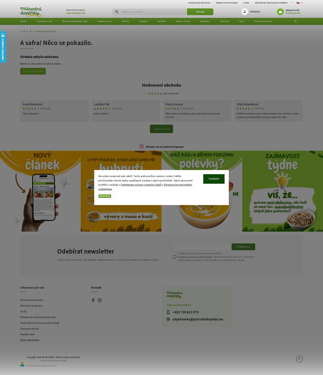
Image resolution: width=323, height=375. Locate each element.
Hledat (200, 11)
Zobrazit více (161, 129)
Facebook (93, 300)
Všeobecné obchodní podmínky (271, 3)
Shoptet (36, 365)
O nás (246, 3)
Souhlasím (214, 179)
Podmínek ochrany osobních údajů (195, 257)
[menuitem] (26, 21)
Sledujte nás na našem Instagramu (165, 147)
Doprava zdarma (29, 329)
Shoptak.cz (52, 365)
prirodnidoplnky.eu (100, 300)
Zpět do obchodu (33, 71)
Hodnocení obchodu (199, 3)
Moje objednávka (29, 340)
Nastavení (105, 196)
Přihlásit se (243, 246)
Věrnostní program (227, 3)
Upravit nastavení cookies (53, 360)
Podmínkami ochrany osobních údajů (141, 185)
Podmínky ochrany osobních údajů (39, 323)
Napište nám (27, 334)
